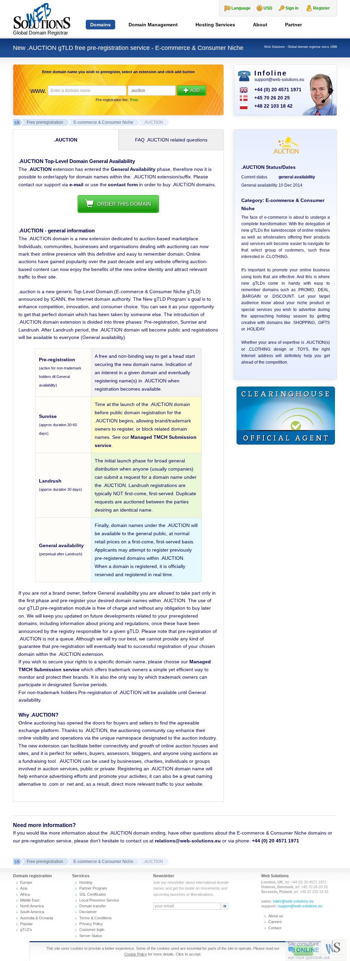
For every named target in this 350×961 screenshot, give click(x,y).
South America (32, 912)
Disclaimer (88, 912)
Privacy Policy (91, 924)
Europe (26, 882)
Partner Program (93, 888)
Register (321, 8)
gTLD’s (26, 930)
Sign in (291, 8)
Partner (293, 24)
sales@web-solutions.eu (293, 901)
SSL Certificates (92, 894)
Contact (274, 928)
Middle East (29, 900)
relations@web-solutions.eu (188, 840)
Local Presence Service (99, 900)
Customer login (91, 930)
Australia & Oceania (36, 918)
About (260, 24)
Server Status (90, 936)
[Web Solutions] (16, 861)
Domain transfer (92, 906)
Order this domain (124, 204)
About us (275, 916)
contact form (123, 184)
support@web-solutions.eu (279, 79)
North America (32, 906)
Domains (100, 24)
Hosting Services (215, 24)
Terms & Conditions (95, 918)
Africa (25, 894)
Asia (23, 888)
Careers (275, 922)
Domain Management (153, 24)
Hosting (85, 882)
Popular (26, 924)
